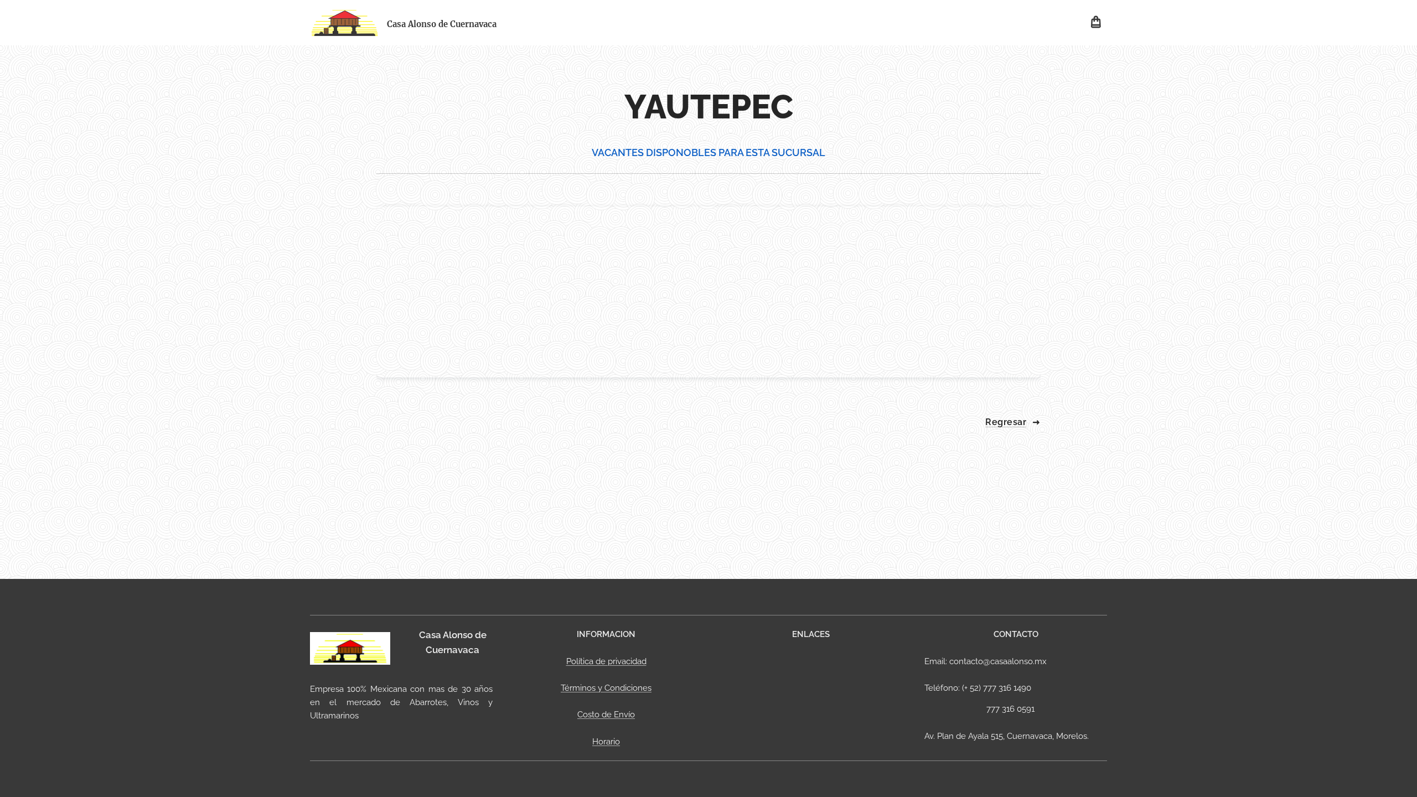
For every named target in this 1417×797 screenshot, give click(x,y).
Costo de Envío (606, 715)
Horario (606, 742)
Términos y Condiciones (606, 688)
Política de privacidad (606, 661)
